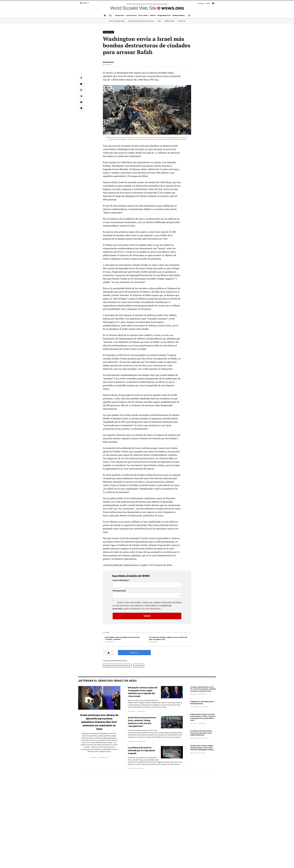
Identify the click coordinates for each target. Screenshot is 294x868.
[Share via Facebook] (81, 78)
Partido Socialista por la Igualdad (141, 21)
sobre (208, 3)
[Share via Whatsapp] (81, 90)
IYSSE (159, 21)
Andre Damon (108, 62)
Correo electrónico (121, 580)
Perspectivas (138, 665)
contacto (201, 3)
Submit (147, 616)
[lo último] (110, 16)
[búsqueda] (189, 16)
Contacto (181, 21)
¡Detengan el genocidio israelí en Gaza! (117, 665)
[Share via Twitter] (81, 84)
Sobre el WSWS (169, 21)
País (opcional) (119, 591)
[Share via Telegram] (81, 96)
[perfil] (213, 4)
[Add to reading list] (81, 108)
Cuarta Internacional (117, 21)
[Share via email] (81, 102)
